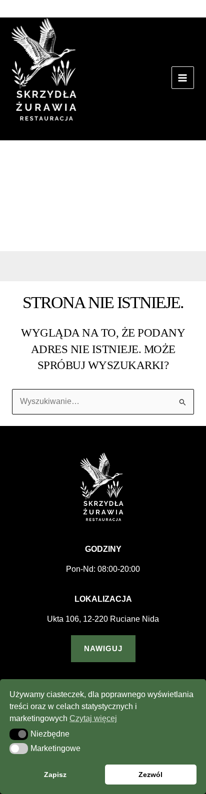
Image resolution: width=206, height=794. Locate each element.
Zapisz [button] (55, 775)
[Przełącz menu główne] (183, 77)
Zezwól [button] (150, 775)
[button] (194, 12)
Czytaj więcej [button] (93, 718)
